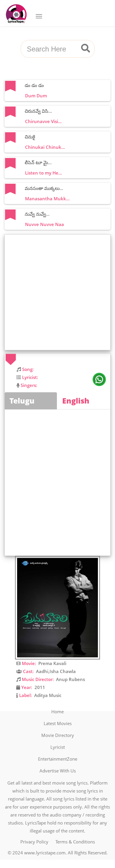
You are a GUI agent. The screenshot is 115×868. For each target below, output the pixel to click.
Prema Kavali (52, 663)
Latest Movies (58, 723)
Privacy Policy (34, 842)
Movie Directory (57, 735)
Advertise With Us (58, 771)
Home (57, 711)
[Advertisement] (57, 292)
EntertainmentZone (57, 759)
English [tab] (75, 401)
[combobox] (50, 49)
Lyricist (57, 747)
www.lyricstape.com (44, 853)
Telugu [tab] (21, 401)
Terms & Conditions (75, 842)
